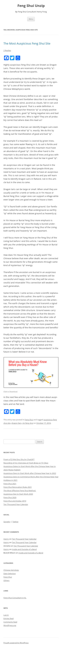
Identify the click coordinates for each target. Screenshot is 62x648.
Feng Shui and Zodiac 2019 (14, 501)
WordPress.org (9, 625)
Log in (6, 615)
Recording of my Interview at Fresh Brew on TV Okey (25, 463)
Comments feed (10, 622)
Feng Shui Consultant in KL (14, 597)
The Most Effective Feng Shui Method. (19, 490)
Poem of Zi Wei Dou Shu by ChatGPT (18, 459)
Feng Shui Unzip (31, 5)
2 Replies (7, 50)
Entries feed (8, 618)
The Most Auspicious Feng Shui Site (26, 43)
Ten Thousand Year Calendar (15, 504)
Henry (6, 539)
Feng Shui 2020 (9, 497)
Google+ (7, 521)
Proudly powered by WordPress (16, 643)
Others (6, 580)
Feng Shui (29, 419)
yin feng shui (27, 423)
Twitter (15, 521)
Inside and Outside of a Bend (24, 549)
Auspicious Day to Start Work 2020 (18, 494)
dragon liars (16, 423)
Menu (31, 19)
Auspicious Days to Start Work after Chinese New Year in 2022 (29, 473)
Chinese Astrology (11, 570)
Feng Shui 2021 (9, 483)
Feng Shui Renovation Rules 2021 (17, 487)
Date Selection (9, 573)
